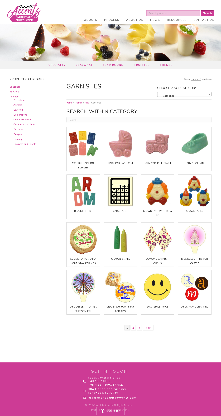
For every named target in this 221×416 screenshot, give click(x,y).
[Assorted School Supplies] (83, 143)
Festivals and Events (24, 144)
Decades (18, 129)
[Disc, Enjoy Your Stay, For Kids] (120, 286)
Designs (17, 134)
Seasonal (14, 86)
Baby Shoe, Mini (194, 163)
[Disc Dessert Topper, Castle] (194, 239)
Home (69, 102)
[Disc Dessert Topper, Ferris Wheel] (83, 286)
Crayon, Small (120, 259)
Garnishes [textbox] (166, 95)
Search (207, 13)
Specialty (14, 91)
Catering (18, 109)
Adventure (19, 100)
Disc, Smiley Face (157, 306)
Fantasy (17, 139)
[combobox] (184, 94)
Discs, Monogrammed (194, 306)
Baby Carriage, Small (157, 163)
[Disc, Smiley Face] (157, 286)
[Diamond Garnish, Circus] (157, 239)
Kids (87, 102)
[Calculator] (120, 191)
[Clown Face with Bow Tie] (157, 191)
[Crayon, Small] (120, 239)
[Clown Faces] (194, 191)
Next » (148, 327)
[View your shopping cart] (202, 8)
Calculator (120, 211)
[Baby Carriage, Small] (157, 143)
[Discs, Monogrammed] (194, 286)
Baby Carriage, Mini (120, 163)
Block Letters (83, 211)
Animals (17, 104)
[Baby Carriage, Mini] (120, 143)
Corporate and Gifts (24, 124)
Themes (13, 96)
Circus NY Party (22, 119)
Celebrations (20, 114)
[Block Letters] (83, 191)
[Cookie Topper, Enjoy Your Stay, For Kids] (83, 239)
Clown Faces (194, 211)
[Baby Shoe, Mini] (194, 143)
